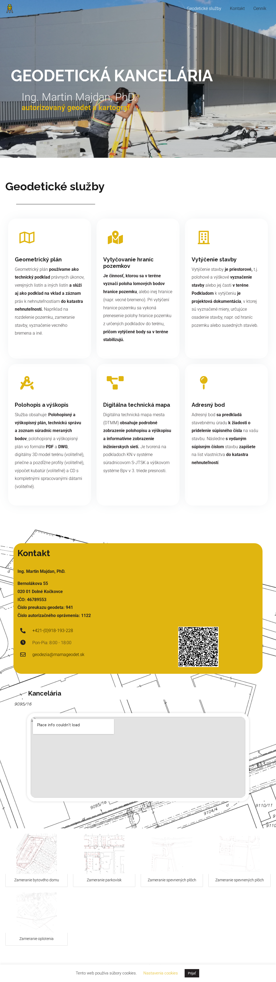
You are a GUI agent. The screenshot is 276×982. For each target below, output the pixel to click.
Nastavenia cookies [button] (160, 973)
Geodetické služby (204, 8)
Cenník (259, 8)
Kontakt (237, 8)
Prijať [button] (192, 973)
